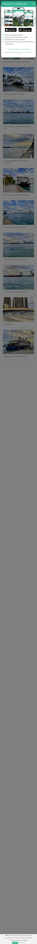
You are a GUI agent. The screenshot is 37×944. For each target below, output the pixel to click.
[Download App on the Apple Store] (11, 30)
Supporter (24, 52)
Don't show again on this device (18, 49)
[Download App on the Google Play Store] (25, 29)
